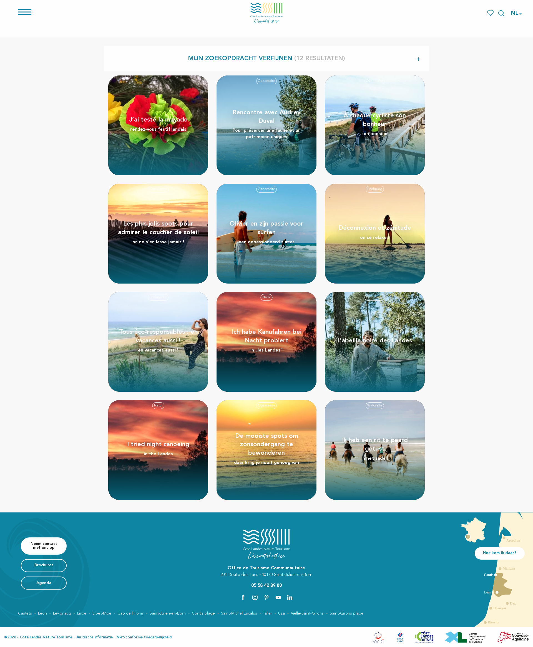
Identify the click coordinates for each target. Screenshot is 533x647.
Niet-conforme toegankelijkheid (144, 637)
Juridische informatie (94, 637)
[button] (501, 13)
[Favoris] (491, 13)
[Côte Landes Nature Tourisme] (266, 13)
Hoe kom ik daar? (499, 553)
